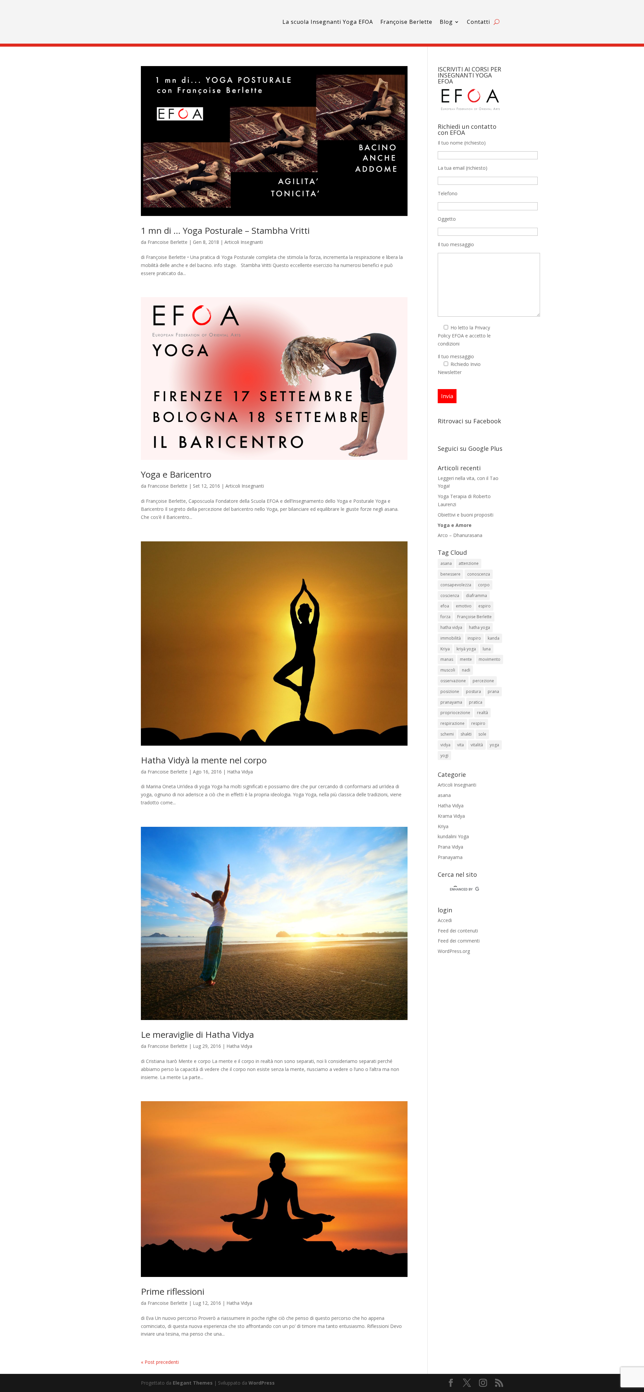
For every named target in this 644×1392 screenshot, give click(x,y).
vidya (445, 745)
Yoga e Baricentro (176, 474)
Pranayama (450, 857)
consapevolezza (455, 585)
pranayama (451, 702)
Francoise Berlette (167, 242)
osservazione (453, 681)
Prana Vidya (450, 847)
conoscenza (478, 574)
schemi (447, 734)
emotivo (464, 606)
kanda (493, 638)
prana (493, 691)
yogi (444, 755)
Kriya (445, 649)
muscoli (447, 670)
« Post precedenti (160, 1362)
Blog (446, 21)
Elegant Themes (193, 1383)
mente (466, 659)
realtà (482, 712)
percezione (483, 681)
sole (482, 734)
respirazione (452, 723)
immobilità (450, 638)
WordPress (262, 1383)
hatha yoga (479, 627)
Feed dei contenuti (458, 930)
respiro (478, 723)
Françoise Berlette (406, 21)
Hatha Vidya (240, 771)
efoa (444, 606)
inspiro (474, 638)
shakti (466, 734)
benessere (450, 574)
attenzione (469, 563)
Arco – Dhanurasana (460, 535)
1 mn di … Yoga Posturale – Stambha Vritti (225, 230)
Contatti (478, 21)
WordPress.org (454, 951)
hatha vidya (451, 627)
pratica (475, 702)
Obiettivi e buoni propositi (465, 515)
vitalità (477, 745)
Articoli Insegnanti (243, 242)
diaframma (476, 595)
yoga (494, 745)
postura (473, 691)
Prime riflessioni (172, 1291)
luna (487, 649)
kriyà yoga (466, 649)
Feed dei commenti (459, 941)
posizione (449, 691)
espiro (484, 606)
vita (460, 745)
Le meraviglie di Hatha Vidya (197, 1034)
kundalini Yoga (453, 836)
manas (446, 659)
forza (445, 617)
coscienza (449, 595)
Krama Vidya (451, 816)
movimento (489, 659)
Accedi (445, 920)
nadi (466, 670)
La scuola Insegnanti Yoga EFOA (327, 21)
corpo (484, 585)
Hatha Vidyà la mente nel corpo (204, 760)
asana (446, 563)
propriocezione (455, 712)
